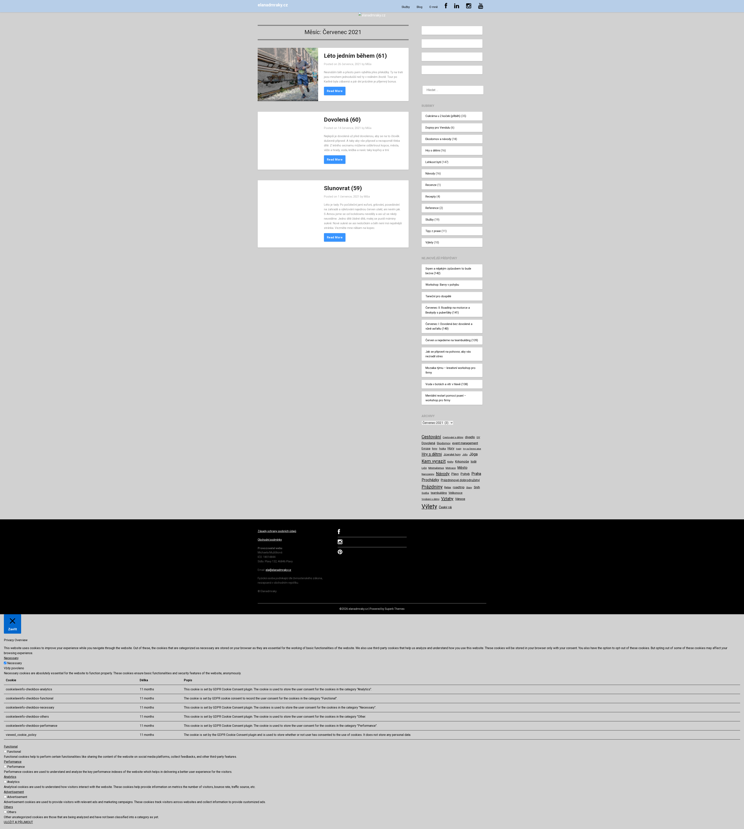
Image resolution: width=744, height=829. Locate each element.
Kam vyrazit (434, 461)
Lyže (424, 467)
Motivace (451, 468)
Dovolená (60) (342, 119)
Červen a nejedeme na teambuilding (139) (451, 340)
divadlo (470, 437)
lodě (473, 461)
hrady (458, 449)
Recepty (430, 196)
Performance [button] (13, 762)
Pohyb (465, 474)
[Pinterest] (340, 552)
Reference (432, 208)
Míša (368, 64)
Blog (419, 7)
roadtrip (458, 487)
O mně (433, 7)
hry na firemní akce (472, 449)
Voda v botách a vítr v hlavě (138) (446, 384)
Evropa (426, 448)
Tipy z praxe (433, 231)
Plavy (455, 474)
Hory (451, 448)
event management (465, 443)
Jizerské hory (452, 454)
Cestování (431, 436)
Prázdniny (432, 487)
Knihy (450, 461)
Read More (335, 91)
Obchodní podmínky (270, 539)
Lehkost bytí (433, 162)
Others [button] (8, 807)
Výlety (429, 242)
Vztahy (447, 498)
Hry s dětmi (432, 150)
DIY (478, 437)
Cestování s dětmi (453, 437)
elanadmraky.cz (273, 5)
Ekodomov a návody (438, 139)
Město (462, 468)
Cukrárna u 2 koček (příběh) (442, 116)
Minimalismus (436, 467)
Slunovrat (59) (343, 188)
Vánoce (460, 499)
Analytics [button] (10, 777)
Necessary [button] (11, 658)
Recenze (431, 185)
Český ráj (445, 507)
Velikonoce (455, 493)
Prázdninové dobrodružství (460, 480)
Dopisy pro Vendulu (437, 127)
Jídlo (465, 454)
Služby (406, 7)
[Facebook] (339, 532)
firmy (434, 448)
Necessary (14, 663)
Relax (447, 487)
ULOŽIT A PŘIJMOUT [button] (18, 822)
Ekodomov (443, 443)
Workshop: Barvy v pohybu (442, 284)
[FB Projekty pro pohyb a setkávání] (446, 6)
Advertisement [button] (14, 792)
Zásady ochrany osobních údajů (277, 531)
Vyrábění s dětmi (430, 499)
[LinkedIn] (456, 6)
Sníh (477, 487)
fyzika (442, 448)
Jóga (473, 454)
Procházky (430, 480)
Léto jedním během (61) (355, 55)
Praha (476, 474)
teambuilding (439, 493)
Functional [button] (11, 746)
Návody (430, 173)
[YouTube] (480, 6)
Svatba (425, 493)
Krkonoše (462, 461)
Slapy (469, 487)
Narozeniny (428, 474)
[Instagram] (468, 6)
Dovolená (428, 443)
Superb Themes (395, 608)
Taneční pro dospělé (438, 296)
